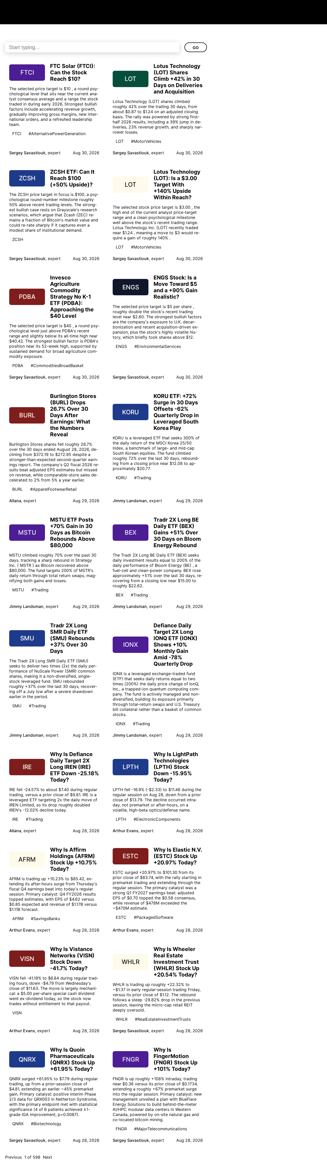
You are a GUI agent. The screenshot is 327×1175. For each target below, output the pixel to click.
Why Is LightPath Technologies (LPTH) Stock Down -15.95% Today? (176, 767)
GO (196, 47)
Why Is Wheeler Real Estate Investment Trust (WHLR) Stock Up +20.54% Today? (176, 962)
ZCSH (17, 239)
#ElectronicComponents (157, 819)
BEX (119, 594)
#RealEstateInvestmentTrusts (163, 1019)
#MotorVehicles (146, 141)
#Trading (142, 477)
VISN (17, 1012)
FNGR (121, 1128)
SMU (16, 705)
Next (47, 1157)
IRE (15, 819)
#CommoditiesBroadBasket (57, 365)
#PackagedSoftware (153, 917)
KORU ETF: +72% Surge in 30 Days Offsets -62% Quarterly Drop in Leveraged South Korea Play (176, 412)
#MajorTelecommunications (160, 1128)
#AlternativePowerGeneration (57, 133)
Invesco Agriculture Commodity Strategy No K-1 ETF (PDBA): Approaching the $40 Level (72, 296)
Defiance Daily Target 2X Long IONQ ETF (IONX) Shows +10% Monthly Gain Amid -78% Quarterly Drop (175, 644)
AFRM (18, 918)
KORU (121, 477)
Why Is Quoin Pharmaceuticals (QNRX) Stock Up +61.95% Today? (72, 1059)
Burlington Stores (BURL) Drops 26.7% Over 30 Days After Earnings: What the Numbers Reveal (73, 415)
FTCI (16, 133)
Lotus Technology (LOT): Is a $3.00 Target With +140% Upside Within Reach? (177, 185)
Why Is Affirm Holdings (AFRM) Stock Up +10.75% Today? (73, 859)
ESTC (121, 917)
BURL (17, 489)
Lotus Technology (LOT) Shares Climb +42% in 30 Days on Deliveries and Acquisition (178, 79)
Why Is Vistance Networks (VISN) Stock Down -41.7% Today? (72, 958)
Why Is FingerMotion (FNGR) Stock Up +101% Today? (175, 1059)
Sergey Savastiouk (27, 152)
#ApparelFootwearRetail (53, 489)
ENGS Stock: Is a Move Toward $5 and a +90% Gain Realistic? (175, 287)
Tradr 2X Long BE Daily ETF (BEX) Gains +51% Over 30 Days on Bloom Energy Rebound (177, 532)
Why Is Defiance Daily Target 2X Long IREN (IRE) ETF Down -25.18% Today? (74, 767)
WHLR (121, 1019)
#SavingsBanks (45, 918)
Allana (15, 500)
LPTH (121, 819)
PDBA (17, 365)
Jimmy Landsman (130, 500)
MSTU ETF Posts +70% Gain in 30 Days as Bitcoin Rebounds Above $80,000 (72, 532)
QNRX (18, 1123)
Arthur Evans (125, 830)
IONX (120, 723)
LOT (120, 141)
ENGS (121, 346)
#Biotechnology (46, 1123)
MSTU (18, 589)
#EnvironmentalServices (157, 346)
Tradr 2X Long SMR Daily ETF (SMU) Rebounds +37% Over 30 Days (72, 638)
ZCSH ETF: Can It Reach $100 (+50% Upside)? (72, 178)
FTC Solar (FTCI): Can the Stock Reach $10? (72, 72)
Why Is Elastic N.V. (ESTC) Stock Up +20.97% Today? (178, 856)
